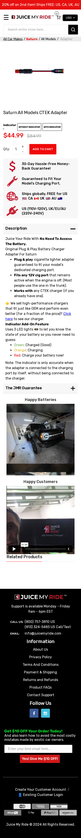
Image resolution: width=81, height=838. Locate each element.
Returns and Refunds (40, 680)
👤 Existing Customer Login (40, 795)
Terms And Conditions (41, 665)
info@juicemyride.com (43, 633)
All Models (48, 39)
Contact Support (40, 695)
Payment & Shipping (40, 672)
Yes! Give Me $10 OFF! (40, 759)
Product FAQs (40, 687)
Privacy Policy (40, 657)
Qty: (6, 149)
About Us (40, 649)
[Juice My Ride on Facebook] (34, 713)
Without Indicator (29, 127)
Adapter (65, 39)
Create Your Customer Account (40, 789)
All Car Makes (13, 39)
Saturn (32, 39)
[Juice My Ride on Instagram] (45, 713)
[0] (58, 17)
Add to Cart (43, 149)
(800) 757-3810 (37, 622)
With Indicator (52, 127)
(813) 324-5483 (37, 627)
